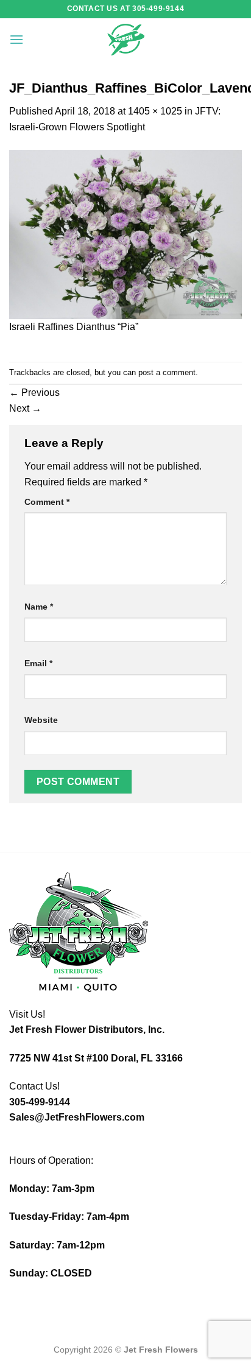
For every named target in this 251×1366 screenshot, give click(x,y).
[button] (16, 39)
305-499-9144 (39, 1102)
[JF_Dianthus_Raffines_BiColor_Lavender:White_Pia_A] (125, 233)
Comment (46, 502)
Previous (34, 392)
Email (38, 663)
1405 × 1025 (155, 111)
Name (38, 606)
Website (41, 720)
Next (25, 408)
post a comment (167, 372)
